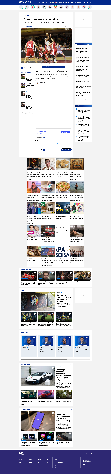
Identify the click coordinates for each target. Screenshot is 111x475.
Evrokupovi (29, 74)
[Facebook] (84, 453)
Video (48, 458)
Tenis (75, 2)
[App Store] (87, 464)
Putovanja (31, 459)
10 (51, 337)
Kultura (30, 461)
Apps (58, 412)
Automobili (40, 461)
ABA (25, 15)
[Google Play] (87, 461)
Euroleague (70, 2)
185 (76, 130)
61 (24, 83)
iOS (57, 439)
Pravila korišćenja (58, 461)
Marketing (57, 458)
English (48, 461)
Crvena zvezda (25, 279)
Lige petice (41, 320)
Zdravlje (30, 458)
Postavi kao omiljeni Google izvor (49, 66)
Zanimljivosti (24, 397)
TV (47, 459)
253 (76, 116)
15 (24, 103)
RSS (55, 465)
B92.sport (28, 26)
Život (20, 462)
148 (76, 136)
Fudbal (42, 2)
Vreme (48, 462)
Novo (39, 2)
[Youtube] (91, 453)
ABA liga (38, 143)
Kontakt (56, 467)
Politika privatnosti (59, 462)
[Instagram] (88, 453)
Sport (20, 459)
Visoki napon (41, 397)
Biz (19, 461)
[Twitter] (86, 453)
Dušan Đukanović (26, 355)
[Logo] (25, 2)
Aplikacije (57, 464)
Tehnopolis (40, 459)
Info (20, 458)
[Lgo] (91, 2)
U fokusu (79, 2)
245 (76, 124)
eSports (39, 458)
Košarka (47, 2)
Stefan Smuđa (43, 355)
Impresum (57, 459)
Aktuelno (58, 367)
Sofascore (43, 137)
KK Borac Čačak (46, 143)
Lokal (39, 462)
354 (76, 108)
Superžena (31, 462)
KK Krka (54, 143)
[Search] (87, 2)
